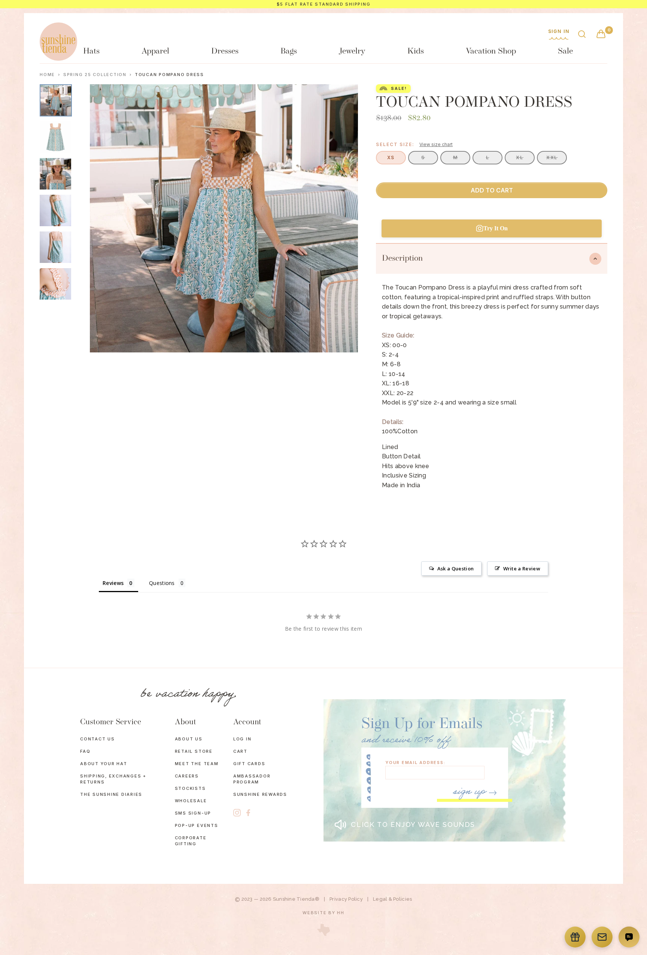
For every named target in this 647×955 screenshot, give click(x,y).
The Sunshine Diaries (111, 794)
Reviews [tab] (113, 582)
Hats (91, 51)
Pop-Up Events (196, 825)
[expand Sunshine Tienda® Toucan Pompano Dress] (55, 137)
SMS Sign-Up (193, 813)
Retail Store (194, 751)
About (185, 722)
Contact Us (97, 739)
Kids (415, 51)
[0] (601, 34)
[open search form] (582, 35)
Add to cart (492, 190)
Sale (565, 51)
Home (47, 75)
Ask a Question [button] (455, 568)
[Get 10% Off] (602, 937)
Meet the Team (197, 763)
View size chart (436, 144)
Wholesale (191, 800)
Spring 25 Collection (95, 75)
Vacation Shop (491, 51)
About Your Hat (103, 763)
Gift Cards (249, 763)
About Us (189, 739)
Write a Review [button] (521, 568)
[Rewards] (575, 937)
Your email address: (415, 763)
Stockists (190, 788)
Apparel (155, 51)
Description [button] (402, 258)
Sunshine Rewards (260, 794)
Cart (240, 751)
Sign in (558, 31)
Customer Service (110, 722)
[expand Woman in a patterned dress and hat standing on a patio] (56, 100)
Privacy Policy (346, 899)
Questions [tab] (162, 582)
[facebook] (248, 812)
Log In (242, 739)
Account (247, 722)
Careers (187, 776)
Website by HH (323, 912)
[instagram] (237, 812)
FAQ (85, 751)
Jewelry (352, 51)
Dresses (225, 51)
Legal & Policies (392, 899)
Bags (288, 51)
